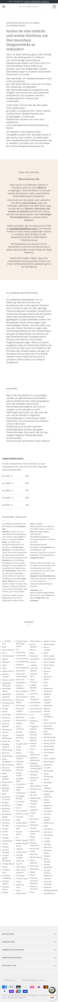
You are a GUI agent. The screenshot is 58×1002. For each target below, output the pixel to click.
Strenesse (48, 782)
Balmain (6, 753)
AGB (4, 998)
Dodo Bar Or (21, 682)
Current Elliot (22, 658)
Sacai (46, 720)
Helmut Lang (22, 814)
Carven (5, 835)
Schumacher (49, 740)
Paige (32, 837)
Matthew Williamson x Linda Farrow (36, 766)
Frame (19, 753)
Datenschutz (47, 995)
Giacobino (20, 784)
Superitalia (48, 791)
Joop (18, 890)
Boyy (4, 794)
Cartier (5, 831)
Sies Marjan (49, 752)
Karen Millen (35, 641)
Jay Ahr (19, 864)
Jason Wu (20, 861)
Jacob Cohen (22, 852)
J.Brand (19, 849)
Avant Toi (6, 741)
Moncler (33, 804)
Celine (5, 844)
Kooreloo (34, 656)
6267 (4, 647)
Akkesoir (6, 662)
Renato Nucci (50, 659)
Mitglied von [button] (9, 966)
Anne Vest (6, 715)
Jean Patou (21, 867)
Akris (4, 665)
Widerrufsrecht (17, 998)
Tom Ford (48, 832)
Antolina (6, 718)
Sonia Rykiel (49, 761)
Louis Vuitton (36, 711)
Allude (5, 709)
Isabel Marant (22, 840)
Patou (32, 840)
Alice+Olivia (7, 700)
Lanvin (33, 662)
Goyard (19, 805)
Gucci (18, 808)
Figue (18, 750)
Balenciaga (7, 750)
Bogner (5, 785)
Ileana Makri (21, 823)
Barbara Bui (7, 756)
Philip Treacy (35, 857)
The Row (47, 814)
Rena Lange (49, 656)
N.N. (32, 816)
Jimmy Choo (21, 878)
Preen (32, 875)
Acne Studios (8, 656)
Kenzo (32, 650)
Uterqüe (47, 844)
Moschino (34, 810)
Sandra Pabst (49, 737)
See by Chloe (49, 743)
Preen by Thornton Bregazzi (34, 880)
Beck (4, 773)
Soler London (49, 758)
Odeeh (33, 822)
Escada (19, 732)
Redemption (49, 644)
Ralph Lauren (50, 641)
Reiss (46, 653)
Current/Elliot (22, 662)
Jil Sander (20, 875)
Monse (33, 807)
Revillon (47, 668)
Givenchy (20, 802)
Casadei (5, 838)
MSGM (33, 813)
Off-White (34, 825)
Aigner (5, 659)
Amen (5, 711)
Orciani (33, 828)
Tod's (46, 826)
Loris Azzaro (35, 702)
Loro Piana (34, 705)
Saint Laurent (50, 723)
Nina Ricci (34, 819)
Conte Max (20, 652)
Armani (5, 732)
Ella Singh (20, 705)
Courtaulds (21, 655)
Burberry (6, 805)
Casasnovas (7, 841)
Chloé (4, 867)
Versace (47, 856)
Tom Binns (48, 829)
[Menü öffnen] (6, 6)
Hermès (19, 817)
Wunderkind (49, 893)
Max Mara (34, 772)
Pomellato (34, 869)
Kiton (32, 653)
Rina (46, 682)
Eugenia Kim (22, 744)
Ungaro (47, 841)
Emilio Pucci (21, 714)
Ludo (32, 718)
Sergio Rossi (49, 749)
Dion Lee (20, 679)
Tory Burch (48, 835)
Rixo (45, 685)
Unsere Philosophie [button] (13, 950)
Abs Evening (7, 650)
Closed (5, 892)
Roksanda (48, 705)
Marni (32, 749)
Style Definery (12, 995)
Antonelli (6, 721)
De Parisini (21, 671)
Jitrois (18, 882)
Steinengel (48, 771)
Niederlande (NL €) (32, 980)
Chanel (5, 847)
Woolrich (48, 887)
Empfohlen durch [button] (12, 958)
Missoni (33, 792)
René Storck (49, 665)
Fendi (18, 747)
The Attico (48, 811)
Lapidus (33, 665)
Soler (46, 755)
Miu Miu (33, 795)
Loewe (33, 691)
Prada (32, 872)
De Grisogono (22, 668)
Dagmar (19, 664)
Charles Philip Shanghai (6, 858)
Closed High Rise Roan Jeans (21, 643)
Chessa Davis (8, 864)
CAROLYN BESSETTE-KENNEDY (36, 2)
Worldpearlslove (51, 890)
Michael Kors (35, 789)
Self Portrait (49, 746)
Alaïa (4, 668)
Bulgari (5, 802)
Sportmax (48, 765)
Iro (17, 837)
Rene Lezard (49, 662)
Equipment (21, 720)
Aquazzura (7, 729)
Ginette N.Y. (21, 793)
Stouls (46, 779)
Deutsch (9, 980)
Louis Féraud (35, 709)
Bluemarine (7, 782)
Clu (17, 649)
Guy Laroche (21, 811)
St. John (47, 768)
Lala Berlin (35, 659)
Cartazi (5, 829)
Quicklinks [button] (8, 934)
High (18, 820)
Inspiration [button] (8, 942)
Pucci (32, 892)
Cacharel (6, 820)
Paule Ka (34, 854)
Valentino (48, 847)
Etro (18, 741)
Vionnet (47, 878)
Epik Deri (20, 717)
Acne (4, 653)
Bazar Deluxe (8, 765)
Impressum (32, 995)
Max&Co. (33, 775)
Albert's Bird (7, 671)
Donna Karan (22, 691)
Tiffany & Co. (49, 823)
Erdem (19, 723)
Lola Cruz (34, 694)
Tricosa (47, 838)
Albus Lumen (8, 680)
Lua (31, 715)
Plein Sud (34, 866)
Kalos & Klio (21, 893)
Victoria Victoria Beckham (48, 873)
